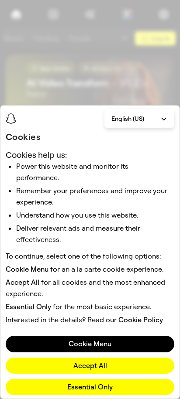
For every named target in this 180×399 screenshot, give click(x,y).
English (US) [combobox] (127, 119)
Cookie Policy (140, 319)
